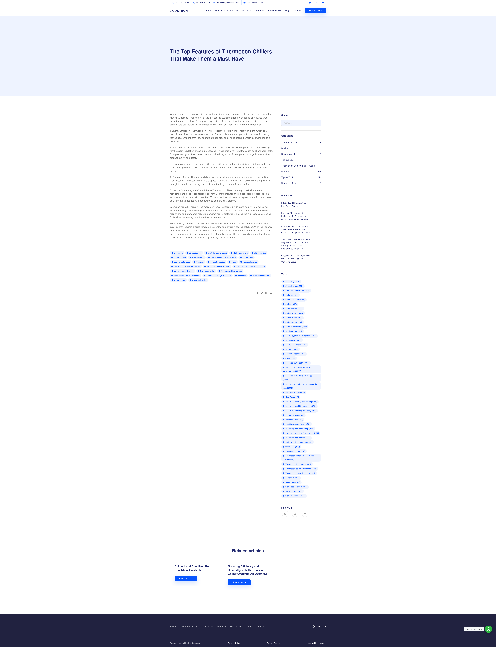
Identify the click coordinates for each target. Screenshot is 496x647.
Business (286, 148)
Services (245, 10)
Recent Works (274, 10)
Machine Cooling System (297, 424)
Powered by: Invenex (316, 643)
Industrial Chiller (294, 420)
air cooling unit (195, 253)
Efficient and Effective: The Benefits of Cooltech (192, 568)
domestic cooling (217, 262)
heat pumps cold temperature (300, 406)
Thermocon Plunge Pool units (218, 275)
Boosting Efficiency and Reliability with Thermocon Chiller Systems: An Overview (247, 570)
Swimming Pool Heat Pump (298, 442)
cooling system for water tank (223, 257)
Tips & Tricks (288, 177)
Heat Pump (292, 397)
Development (288, 154)
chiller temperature (296, 327)
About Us (259, 10)
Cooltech (200, 262)
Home (208, 10)
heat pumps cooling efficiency (300, 410)
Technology (287, 160)
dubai (233, 262)
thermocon (292, 447)
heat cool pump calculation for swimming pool (297, 369)
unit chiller (242, 275)
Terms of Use (234, 643)
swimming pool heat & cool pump (251, 266)
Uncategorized (289, 183)
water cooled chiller (261, 275)
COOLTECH (179, 10)
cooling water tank (182, 262)
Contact (297, 10)
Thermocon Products (225, 10)
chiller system (180, 257)
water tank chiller (199, 280)
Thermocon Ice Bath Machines (187, 275)
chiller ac (291, 295)
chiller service (260, 253)
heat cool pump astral (297, 363)
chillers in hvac (294, 313)
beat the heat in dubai (217, 253)
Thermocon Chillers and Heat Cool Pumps (298, 458)
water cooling (179, 280)
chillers (291, 304)
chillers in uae (293, 318)
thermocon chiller (207, 271)
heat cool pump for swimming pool (299, 378)
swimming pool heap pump (218, 266)
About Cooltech (289, 142)
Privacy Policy (273, 643)
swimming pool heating (184, 271)
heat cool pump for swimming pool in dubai (300, 386)
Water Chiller (292, 482)
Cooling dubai (198, 257)
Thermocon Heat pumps (231, 271)
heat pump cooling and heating (187, 266)
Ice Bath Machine (294, 415)
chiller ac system (240, 253)
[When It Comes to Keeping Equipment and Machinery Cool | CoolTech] (310, 2)
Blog (287, 10)
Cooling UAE (248, 257)
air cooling (178, 253)
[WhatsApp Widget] (488, 629)
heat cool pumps (250, 262)
